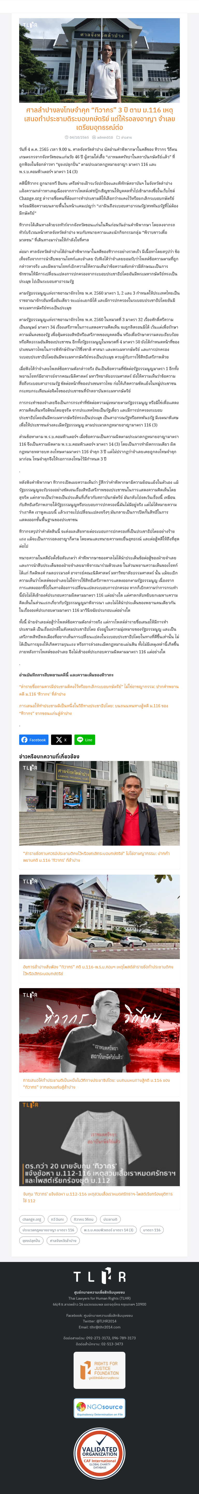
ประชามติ (110, 1219)
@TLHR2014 (106, 1320)
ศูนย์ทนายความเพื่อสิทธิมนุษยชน (108, 1315)
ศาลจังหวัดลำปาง (63, 1240)
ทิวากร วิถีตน (84, 1219)
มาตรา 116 (151, 1229)
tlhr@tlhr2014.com (105, 1326)
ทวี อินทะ (57, 1219)
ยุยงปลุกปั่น (31, 1240)
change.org (32, 1219)
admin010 (105, 137)
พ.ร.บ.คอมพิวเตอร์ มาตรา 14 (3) (108, 1229)
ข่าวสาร (126, 137)
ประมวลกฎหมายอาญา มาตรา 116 (48, 1229)
